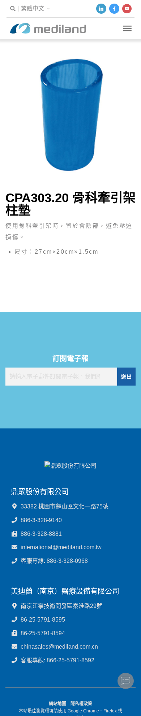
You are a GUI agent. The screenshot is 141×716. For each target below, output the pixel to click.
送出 (126, 376)
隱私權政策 (81, 703)
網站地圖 (57, 703)
